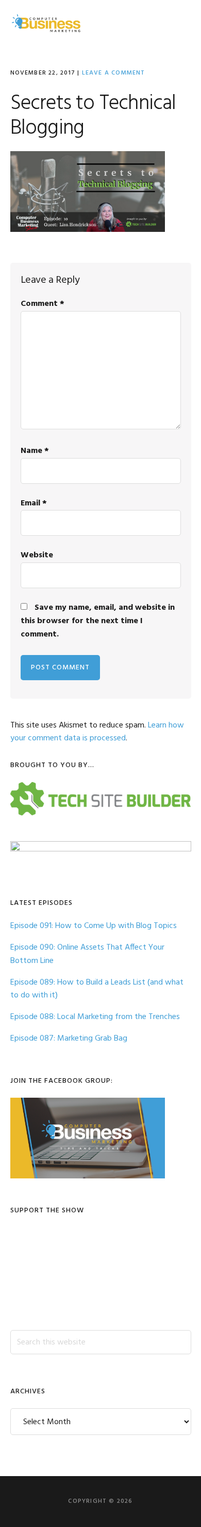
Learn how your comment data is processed (97, 732)
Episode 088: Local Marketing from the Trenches (95, 1017)
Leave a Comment (113, 73)
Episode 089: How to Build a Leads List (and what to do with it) (96, 989)
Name (35, 451)
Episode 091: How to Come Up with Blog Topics (93, 926)
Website (37, 555)
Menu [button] (178, 23)
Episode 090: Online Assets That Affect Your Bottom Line (87, 954)
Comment (42, 304)
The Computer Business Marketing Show (46, 23)
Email (34, 503)
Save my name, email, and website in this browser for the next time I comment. (98, 621)
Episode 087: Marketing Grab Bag (68, 1038)
